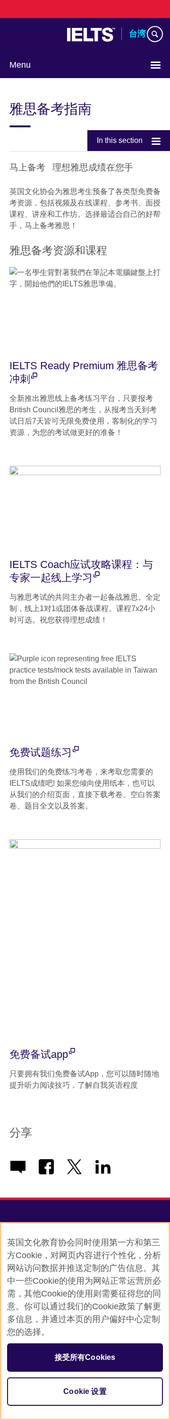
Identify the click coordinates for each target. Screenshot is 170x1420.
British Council (33, 34)
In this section (120, 140)
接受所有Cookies (85, 1357)
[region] (85, 1321)
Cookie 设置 (84, 1391)
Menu (20, 65)
